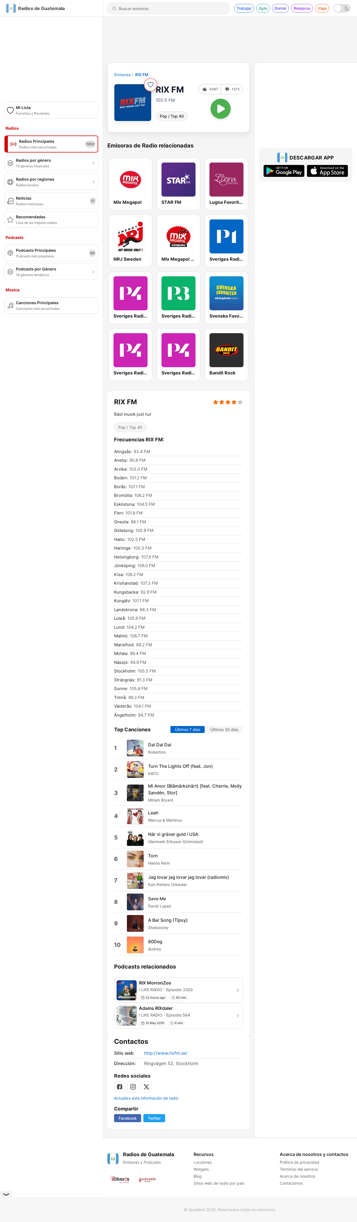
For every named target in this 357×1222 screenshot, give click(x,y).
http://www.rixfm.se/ (165, 1053)
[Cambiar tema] (342, 8)
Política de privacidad (299, 1162)
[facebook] (119, 1086)
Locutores (203, 1162)
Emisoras (122, 74)
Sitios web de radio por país (219, 1183)
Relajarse (302, 8)
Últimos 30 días (224, 729)
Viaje (322, 8)
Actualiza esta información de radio (146, 1098)
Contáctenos (291, 1183)
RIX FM (141, 74)
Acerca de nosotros (297, 1176)
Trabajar (244, 8)
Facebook (128, 1118)
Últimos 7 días (187, 729)
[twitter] (146, 1086)
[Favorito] (150, 84)
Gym (263, 8)
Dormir (280, 8)
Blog (198, 1176)
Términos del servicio (299, 1169)
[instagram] (133, 1086)
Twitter (154, 1118)
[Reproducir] (221, 109)
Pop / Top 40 (172, 116)
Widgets (201, 1169)
